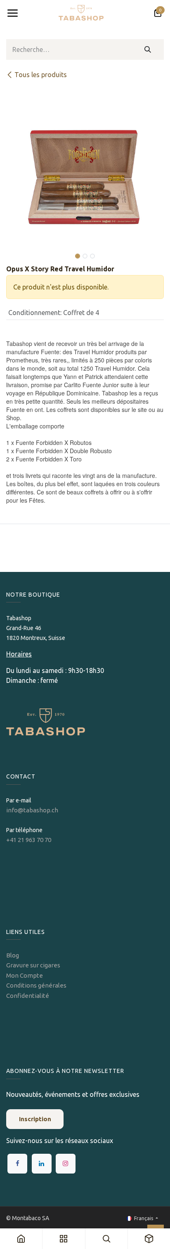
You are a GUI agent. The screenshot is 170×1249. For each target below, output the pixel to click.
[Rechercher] (148, 49)
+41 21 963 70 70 (28, 839)
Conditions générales (36, 985)
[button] (14, 250)
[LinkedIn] (42, 1164)
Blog (12, 955)
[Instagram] (66, 1164)
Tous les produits (40, 74)
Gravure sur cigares (33, 965)
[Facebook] (17, 1164)
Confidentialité (27, 995)
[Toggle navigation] (12, 13)
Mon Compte (24, 975)
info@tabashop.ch (32, 810)
